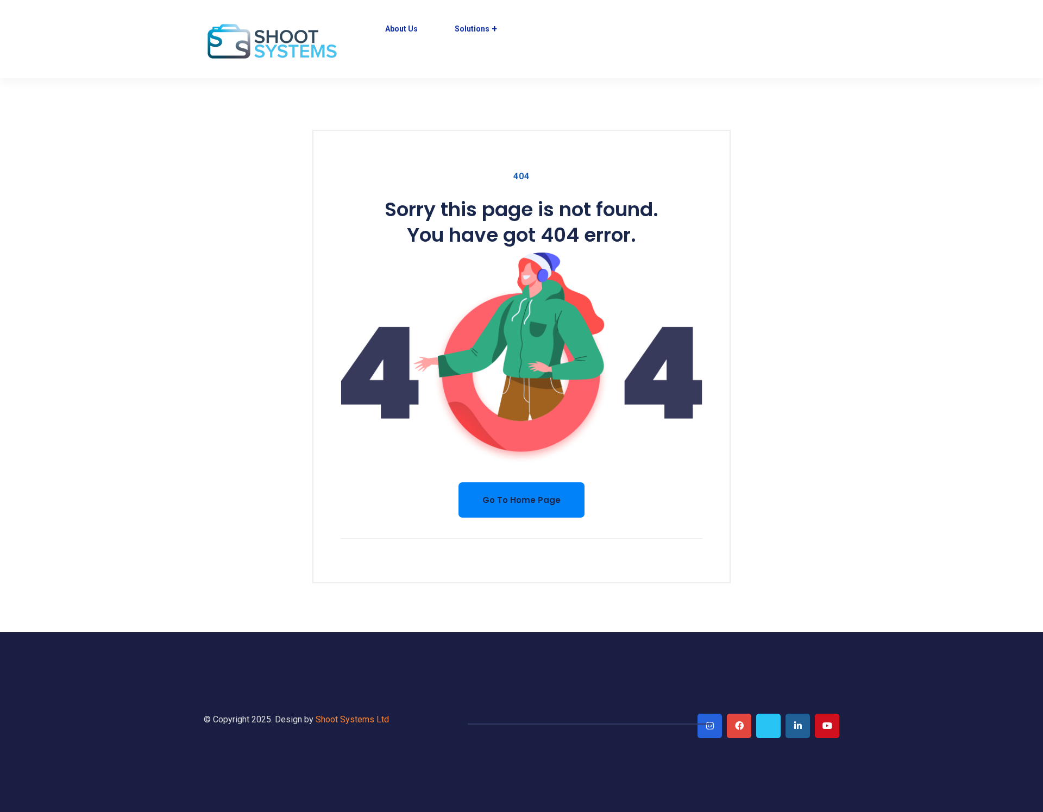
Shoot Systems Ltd (352, 719)
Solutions (472, 28)
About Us (401, 28)
